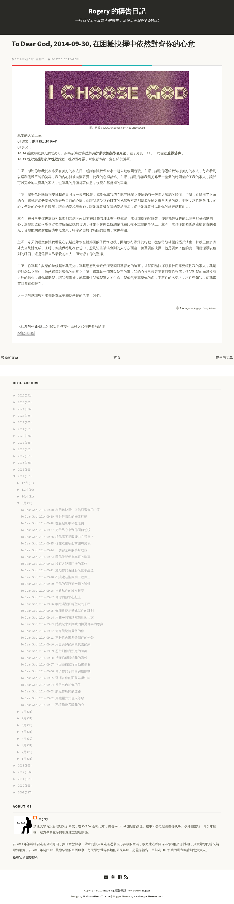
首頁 (117, 357)
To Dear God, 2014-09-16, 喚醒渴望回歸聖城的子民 (55, 604)
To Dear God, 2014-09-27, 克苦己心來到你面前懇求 (55, 530)
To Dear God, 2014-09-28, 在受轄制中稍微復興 (52, 523)
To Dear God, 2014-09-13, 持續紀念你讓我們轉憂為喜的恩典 (62, 624)
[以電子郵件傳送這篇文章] (19, 333)
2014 (21, 476)
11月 (25, 489)
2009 (21, 792)
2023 (21, 416)
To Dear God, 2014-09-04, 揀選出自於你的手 (51, 685)
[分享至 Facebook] (32, 333)
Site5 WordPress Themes (97, 896)
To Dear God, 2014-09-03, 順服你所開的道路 (51, 691)
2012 (21, 772)
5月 (24, 732)
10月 (25, 496)
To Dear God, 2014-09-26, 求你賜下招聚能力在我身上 (57, 537)
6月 (24, 725)
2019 (21, 442)
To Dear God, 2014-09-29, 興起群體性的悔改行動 (54, 516)
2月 (24, 752)
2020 (21, 436)
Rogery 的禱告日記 (117, 11)
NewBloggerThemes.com (148, 896)
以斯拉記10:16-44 (44, 141)
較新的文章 (9, 357)
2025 (21, 402)
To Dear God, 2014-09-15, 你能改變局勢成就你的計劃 (57, 611)
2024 (21, 409)
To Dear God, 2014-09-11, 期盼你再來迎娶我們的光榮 (57, 637)
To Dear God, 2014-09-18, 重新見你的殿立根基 (52, 590)
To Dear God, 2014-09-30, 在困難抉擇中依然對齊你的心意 (103, 43)
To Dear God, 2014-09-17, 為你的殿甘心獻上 (51, 597)
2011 (21, 779)
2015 (21, 469)
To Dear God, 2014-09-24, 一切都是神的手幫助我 (54, 550)
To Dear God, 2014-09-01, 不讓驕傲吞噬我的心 (52, 705)
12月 (25, 483)
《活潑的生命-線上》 (33, 326)
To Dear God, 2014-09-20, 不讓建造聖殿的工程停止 (55, 577)
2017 (21, 456)
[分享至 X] (28, 333)
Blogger (145, 890)
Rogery (43, 819)
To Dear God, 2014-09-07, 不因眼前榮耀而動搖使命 (55, 664)
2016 (21, 463)
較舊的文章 (224, 357)
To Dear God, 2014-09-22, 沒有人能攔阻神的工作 (54, 564)
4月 (24, 738)
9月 (24, 503)
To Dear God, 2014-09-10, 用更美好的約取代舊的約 (55, 644)
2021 (21, 429)
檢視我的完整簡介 (25, 857)
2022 (21, 422)
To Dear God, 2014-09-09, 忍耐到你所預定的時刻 (54, 651)
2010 (21, 785)
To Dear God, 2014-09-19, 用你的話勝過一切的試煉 (55, 584)
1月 (24, 758)
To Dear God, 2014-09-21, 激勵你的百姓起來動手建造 (57, 570)
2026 (21, 395)
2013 (21, 765)
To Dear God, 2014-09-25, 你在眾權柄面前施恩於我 (55, 543)
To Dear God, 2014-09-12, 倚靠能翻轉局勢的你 (52, 631)
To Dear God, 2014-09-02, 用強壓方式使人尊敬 (52, 698)
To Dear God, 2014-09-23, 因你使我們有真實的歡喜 (55, 557)
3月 (24, 745)
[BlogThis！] (23, 333)
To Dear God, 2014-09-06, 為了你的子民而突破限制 (55, 671)
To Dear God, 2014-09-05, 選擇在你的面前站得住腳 (55, 678)
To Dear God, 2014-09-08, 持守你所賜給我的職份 (54, 658)
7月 (24, 718)
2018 (21, 449)
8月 (24, 712)
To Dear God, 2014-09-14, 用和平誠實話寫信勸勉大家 (57, 617)
